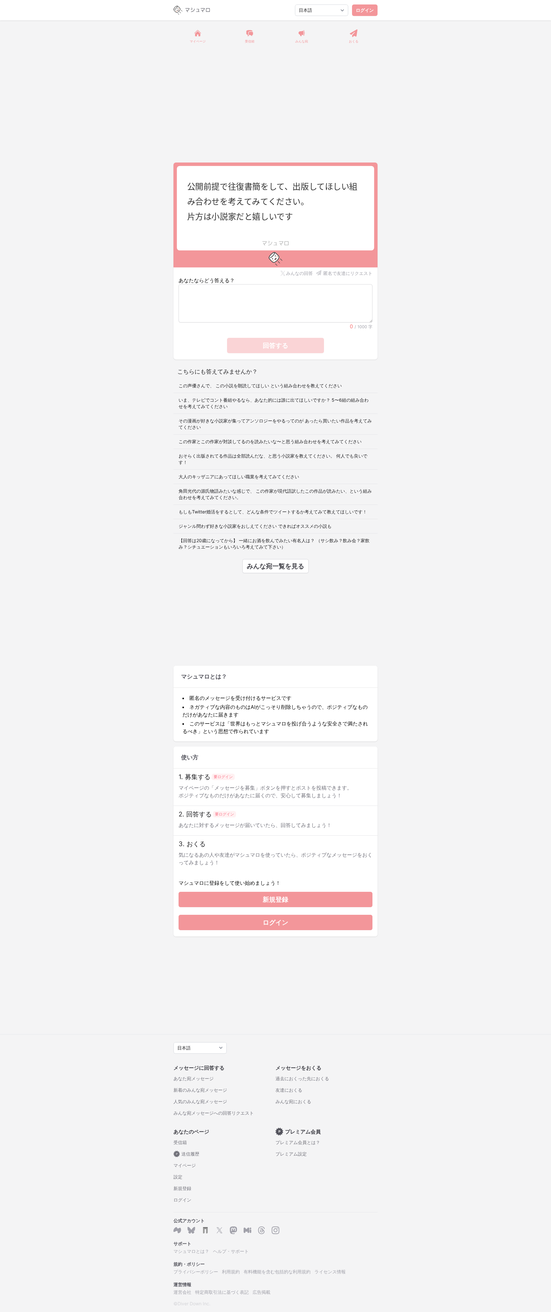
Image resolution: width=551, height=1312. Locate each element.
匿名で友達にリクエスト (347, 273)
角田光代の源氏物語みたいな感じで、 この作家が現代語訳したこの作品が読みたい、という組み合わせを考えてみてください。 (275, 494)
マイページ (184, 1165)
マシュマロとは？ (191, 1251)
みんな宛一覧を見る (275, 566)
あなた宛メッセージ (193, 1078)
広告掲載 (261, 1292)
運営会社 (182, 1292)
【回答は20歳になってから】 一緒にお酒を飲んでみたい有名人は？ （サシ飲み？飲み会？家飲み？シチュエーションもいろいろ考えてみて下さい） (274, 544)
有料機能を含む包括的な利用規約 (277, 1271)
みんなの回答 (299, 273)
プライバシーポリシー (195, 1271)
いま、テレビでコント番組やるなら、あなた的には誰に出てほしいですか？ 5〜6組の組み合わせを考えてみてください (274, 403)
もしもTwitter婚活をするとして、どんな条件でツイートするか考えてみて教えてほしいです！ (273, 511)
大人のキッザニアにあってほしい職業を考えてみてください (239, 476)
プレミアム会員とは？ (298, 1142)
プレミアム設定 (291, 1154)
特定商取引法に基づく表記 (222, 1292)
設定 (177, 1176)
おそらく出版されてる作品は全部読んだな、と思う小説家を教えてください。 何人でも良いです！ (273, 459)
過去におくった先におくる (302, 1078)
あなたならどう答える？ (207, 280)
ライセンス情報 (330, 1271)
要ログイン (223, 776)
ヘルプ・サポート (231, 1251)
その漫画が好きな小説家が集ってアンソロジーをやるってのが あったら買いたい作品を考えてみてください (275, 424)
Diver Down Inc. (194, 1303)
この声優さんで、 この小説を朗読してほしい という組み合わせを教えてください (260, 385)
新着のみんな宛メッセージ (200, 1090)
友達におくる (289, 1090)
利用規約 (231, 1271)
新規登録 (275, 899)
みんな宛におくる (293, 1101)
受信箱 (180, 1142)
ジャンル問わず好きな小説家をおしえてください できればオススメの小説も (255, 526)
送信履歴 (188, 1154)
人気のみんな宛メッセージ (200, 1101)
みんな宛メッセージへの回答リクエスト (213, 1113)
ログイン (365, 10)
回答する (275, 345)
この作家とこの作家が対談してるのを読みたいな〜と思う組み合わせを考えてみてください (270, 441)
